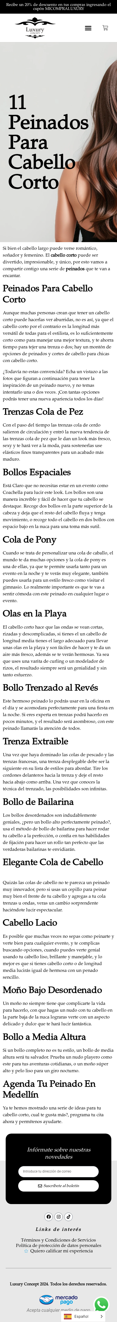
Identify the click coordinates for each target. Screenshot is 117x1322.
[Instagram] (58, 1217)
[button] (88, 27)
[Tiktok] (68, 1217)
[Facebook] (48, 1217)
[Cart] (105, 27)
